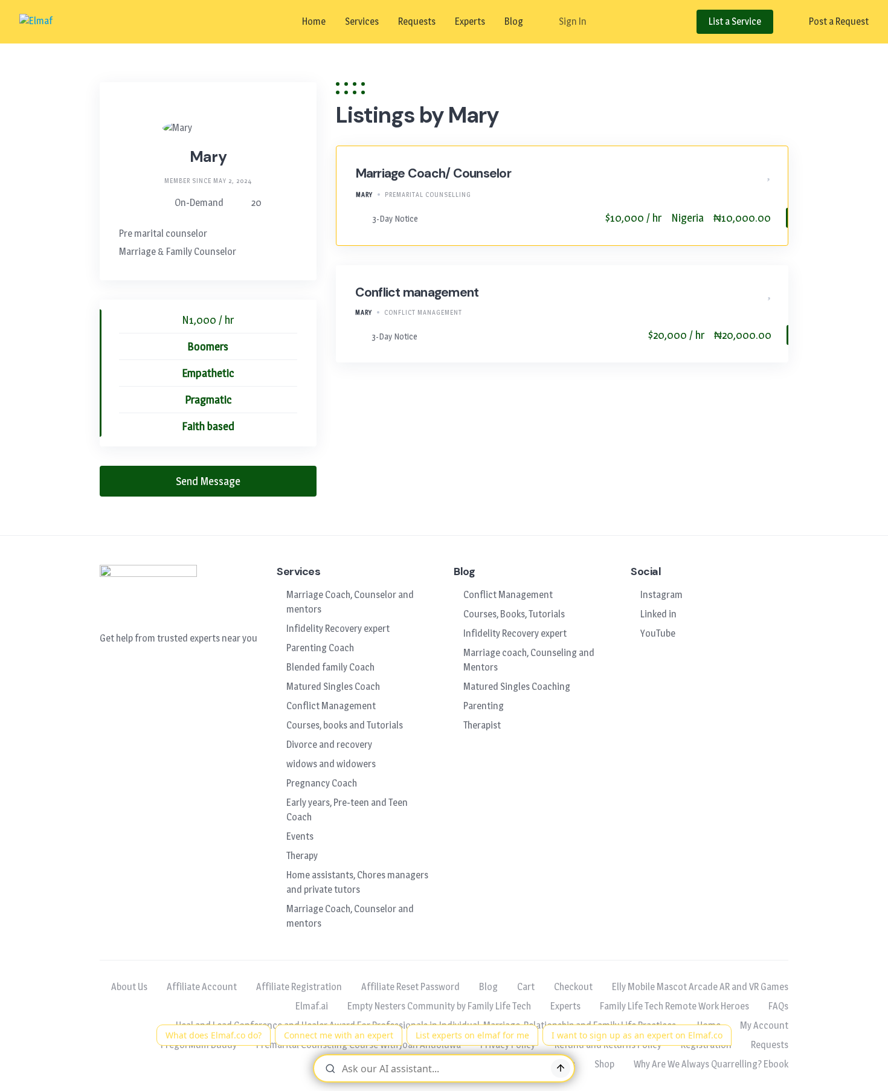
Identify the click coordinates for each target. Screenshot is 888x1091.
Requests (417, 21)
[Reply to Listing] (750, 174)
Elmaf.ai (311, 1006)
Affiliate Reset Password (410, 987)
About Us (129, 987)
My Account (764, 1025)
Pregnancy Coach (321, 783)
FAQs (778, 1006)
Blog (513, 21)
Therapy (302, 855)
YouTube (657, 633)
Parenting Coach (320, 648)
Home (314, 21)
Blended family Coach (330, 667)
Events (300, 836)
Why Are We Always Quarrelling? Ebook (711, 1064)
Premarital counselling (428, 194)
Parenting (483, 706)
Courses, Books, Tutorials (514, 614)
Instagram (661, 594)
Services (362, 21)
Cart (526, 987)
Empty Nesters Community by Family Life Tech (439, 1006)
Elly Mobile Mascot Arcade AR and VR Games (700, 987)
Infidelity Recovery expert (338, 628)
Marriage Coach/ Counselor (433, 173)
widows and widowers (331, 764)
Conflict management (417, 292)
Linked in (658, 614)
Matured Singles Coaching (516, 686)
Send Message (208, 481)
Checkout (573, 987)
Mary (364, 194)
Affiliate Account (202, 987)
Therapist (482, 725)
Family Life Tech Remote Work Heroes (674, 1006)
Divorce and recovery (329, 744)
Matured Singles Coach (333, 686)
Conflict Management (423, 312)
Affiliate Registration (299, 987)
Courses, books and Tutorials (344, 725)
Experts (470, 21)
